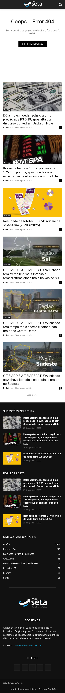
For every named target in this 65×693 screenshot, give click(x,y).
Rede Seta (8, 127)
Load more (32, 395)
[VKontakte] (48, 667)
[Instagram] (40, 667)
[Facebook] (25, 667)
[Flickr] (32, 667)
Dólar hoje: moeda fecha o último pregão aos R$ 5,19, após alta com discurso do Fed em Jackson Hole (28, 119)
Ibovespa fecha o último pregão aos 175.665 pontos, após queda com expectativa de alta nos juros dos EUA (30, 172)
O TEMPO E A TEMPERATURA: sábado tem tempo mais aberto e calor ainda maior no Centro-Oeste (31, 327)
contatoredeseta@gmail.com (27, 645)
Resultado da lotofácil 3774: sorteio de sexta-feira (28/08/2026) (31, 223)
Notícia (7, 110)
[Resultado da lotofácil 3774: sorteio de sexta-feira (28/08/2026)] (32, 202)
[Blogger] (17, 667)
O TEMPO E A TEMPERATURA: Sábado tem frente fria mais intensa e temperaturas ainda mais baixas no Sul (31, 274)
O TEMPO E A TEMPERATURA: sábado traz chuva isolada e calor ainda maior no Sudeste (31, 380)
